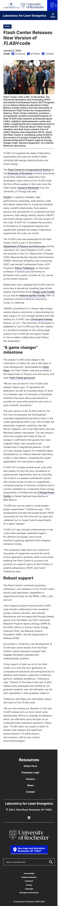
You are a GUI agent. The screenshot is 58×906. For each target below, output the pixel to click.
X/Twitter (33, 54)
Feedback (29, 881)
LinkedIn (48, 54)
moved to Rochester (28, 187)
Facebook (18, 54)
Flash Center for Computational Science (29, 169)
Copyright (29, 889)
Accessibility (29, 873)
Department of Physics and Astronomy (24, 246)
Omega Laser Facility (43, 291)
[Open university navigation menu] (52, 5)
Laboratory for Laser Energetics (24, 15)
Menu (53, 17)
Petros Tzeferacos (25, 268)
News (7, 26)
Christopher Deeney (41, 319)
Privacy (29, 885)
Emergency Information (29, 892)
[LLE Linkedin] (29, 818)
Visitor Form (30, 766)
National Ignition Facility (32, 295)
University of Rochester (20, 173)
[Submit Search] (50, 862)
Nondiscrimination (29, 877)
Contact (30, 791)
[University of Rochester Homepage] (29, 835)
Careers (30, 779)
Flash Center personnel (22, 377)
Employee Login (30, 772)
